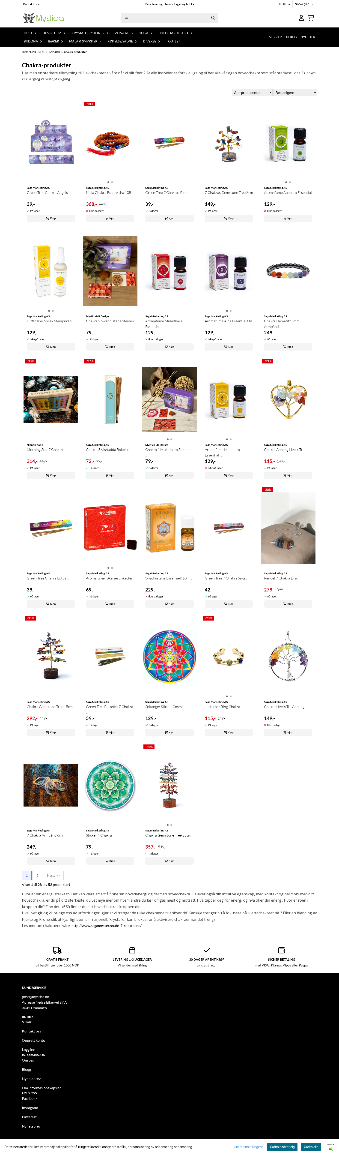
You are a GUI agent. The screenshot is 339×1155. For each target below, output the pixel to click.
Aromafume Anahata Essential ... (288, 195)
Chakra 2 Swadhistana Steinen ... (110, 324)
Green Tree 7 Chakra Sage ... (226, 578)
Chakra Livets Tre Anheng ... (285, 706)
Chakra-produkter (75, 52)
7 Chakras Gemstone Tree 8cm (229, 192)
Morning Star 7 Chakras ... (47, 449)
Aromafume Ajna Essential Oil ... (228, 324)
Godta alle (311, 1147)
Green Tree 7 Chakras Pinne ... (168, 192)
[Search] (213, 18)
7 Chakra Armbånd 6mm (46, 835)
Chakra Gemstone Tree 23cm (168, 835)
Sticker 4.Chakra (99, 835)
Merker (275, 37)
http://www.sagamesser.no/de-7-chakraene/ (106, 925)
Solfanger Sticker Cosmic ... (166, 706)
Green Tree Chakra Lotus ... (48, 578)
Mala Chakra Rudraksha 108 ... (110, 192)
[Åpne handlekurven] (311, 18)
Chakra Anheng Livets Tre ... (285, 449)
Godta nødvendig (282, 1147)
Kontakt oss (31, 4)
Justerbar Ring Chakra (222, 706)
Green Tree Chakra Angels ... (49, 192)
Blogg (26, 1069)
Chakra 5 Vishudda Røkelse (107, 449)
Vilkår (26, 1022)
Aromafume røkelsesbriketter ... (109, 581)
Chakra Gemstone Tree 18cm (50, 706)
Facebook (29, 1098)
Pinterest (29, 1117)
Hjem (25, 52)
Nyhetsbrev (31, 1078)
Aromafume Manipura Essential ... (222, 452)
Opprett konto (33, 1040)
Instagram (30, 1107)
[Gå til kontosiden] (301, 18)
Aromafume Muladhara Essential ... (163, 324)
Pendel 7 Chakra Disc (281, 578)
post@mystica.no (35, 996)
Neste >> (53, 875)
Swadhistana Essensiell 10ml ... (169, 578)
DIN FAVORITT (52, 52)
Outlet (174, 41)
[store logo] (43, 18)
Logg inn (28, 1049)
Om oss (28, 1060)
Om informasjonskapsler (41, 1088)
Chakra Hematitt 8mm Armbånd (282, 324)
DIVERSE (36, 52)
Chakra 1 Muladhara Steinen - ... (168, 452)
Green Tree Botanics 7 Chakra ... (109, 709)
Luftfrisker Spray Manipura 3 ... (51, 321)
